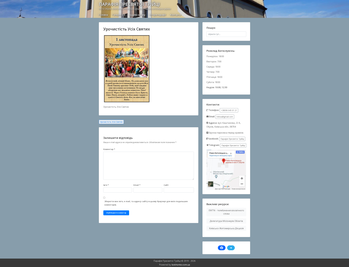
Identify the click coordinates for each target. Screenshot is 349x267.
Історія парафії (158, 14)
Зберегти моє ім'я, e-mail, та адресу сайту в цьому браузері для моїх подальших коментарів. (146, 203)
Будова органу (137, 14)
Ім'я (106, 185)
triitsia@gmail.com (225, 116)
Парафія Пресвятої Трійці (232, 139)
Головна (103, 14)
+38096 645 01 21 (229, 110)
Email (136, 185)
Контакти (175, 14)
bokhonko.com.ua (181, 264)
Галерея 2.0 (118, 14)
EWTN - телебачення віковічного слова (226, 212)
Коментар (109, 149)
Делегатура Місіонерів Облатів (226, 221)
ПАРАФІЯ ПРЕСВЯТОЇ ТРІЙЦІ (129, 4)
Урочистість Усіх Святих (111, 122)
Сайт (166, 185)
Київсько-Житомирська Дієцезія (226, 228)
